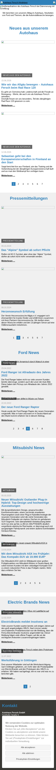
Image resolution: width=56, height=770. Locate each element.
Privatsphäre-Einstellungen (28, 759)
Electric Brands (12, 612)
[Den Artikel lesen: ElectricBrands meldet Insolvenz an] (28, 613)
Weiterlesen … (8, 105)
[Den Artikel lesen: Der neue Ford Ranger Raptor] (22, 398)
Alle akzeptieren (28, 747)
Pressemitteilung (13, 241)
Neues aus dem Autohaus (17, 75)
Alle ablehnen (28, 753)
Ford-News (9, 363)
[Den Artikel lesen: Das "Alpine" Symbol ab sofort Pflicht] (28, 241)
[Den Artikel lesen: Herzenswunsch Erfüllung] (28, 303)
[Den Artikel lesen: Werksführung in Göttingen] (28, 652)
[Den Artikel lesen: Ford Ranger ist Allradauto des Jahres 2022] (28, 364)
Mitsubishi (9, 490)
